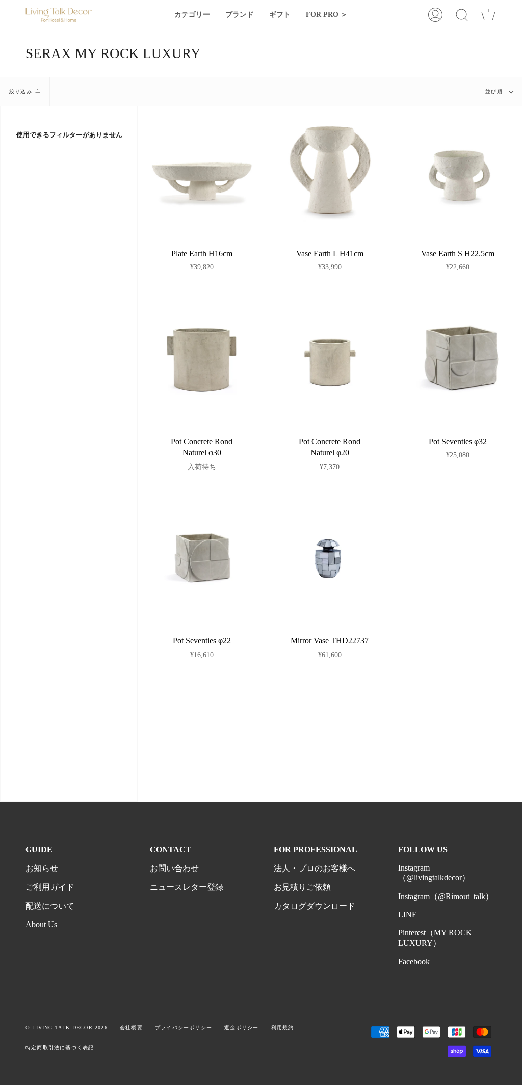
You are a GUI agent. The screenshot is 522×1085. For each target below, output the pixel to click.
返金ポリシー (241, 1027)
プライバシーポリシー (183, 1027)
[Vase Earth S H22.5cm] (458, 170)
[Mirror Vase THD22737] (330, 557)
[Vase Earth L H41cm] (330, 170)
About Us (41, 924)
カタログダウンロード (314, 906)
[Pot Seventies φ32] (458, 358)
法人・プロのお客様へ (314, 868)
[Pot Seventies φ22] (202, 557)
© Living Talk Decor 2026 (66, 1027)
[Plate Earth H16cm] (202, 170)
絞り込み (20, 91)
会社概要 (131, 1027)
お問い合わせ (174, 868)
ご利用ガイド (49, 887)
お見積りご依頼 (302, 887)
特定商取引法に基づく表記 (59, 1047)
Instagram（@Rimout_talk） (445, 896)
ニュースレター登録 (186, 887)
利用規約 (282, 1027)
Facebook (414, 961)
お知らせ (41, 868)
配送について (49, 906)
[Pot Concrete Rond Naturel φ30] (202, 358)
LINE (407, 914)
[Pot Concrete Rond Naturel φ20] (330, 358)
